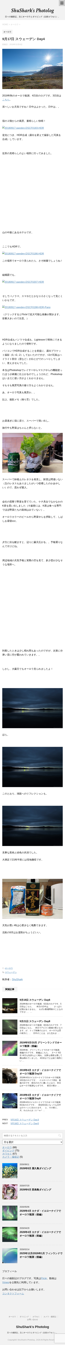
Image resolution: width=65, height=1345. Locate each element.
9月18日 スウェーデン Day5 (25, 1123)
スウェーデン (11, 972)
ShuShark (17, 979)
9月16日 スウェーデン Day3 (25, 1119)
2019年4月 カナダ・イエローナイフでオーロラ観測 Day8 (40, 1097)
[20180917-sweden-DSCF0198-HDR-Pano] (26, 307)
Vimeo (5, 1282)
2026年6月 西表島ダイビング (35, 1189)
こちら (6, 99)
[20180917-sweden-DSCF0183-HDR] (23, 128)
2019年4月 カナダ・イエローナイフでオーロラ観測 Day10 (40, 1072)
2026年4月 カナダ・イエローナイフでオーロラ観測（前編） (40, 1234)
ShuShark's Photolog (32, 10)
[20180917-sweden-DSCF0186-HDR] (23, 253)
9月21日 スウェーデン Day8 (35, 1021)
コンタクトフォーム (13, 1293)
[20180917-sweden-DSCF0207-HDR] (23, 282)
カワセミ (7, 1153)
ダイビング (8, 1150)
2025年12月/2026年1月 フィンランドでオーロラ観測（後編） (41, 1255)
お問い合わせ (32, 1319)
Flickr (44, 1278)
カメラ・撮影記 (10, 1157)
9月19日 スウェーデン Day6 (35, 1000)
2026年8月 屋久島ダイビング (35, 1168)
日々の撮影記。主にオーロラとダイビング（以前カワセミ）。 (32, 1333)
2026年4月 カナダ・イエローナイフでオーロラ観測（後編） (40, 1213)
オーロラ (9, 968)
